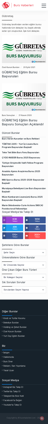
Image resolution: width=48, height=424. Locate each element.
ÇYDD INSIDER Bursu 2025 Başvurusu (21, 157)
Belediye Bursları (11, 322)
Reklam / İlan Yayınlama (14, 366)
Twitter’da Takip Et (11, 391)
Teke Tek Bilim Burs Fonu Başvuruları (20, 152)
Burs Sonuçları (8, 115)
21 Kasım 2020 (25, 115)
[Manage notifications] (42, 418)
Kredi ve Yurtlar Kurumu (14, 318)
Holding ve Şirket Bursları (14, 327)
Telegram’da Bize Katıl (13, 396)
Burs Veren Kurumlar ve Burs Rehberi (21, 138)
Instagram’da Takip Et (13, 387)
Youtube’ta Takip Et (12, 404)
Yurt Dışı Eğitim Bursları (14, 336)
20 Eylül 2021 (29, 67)
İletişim (6, 352)
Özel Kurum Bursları (10, 67)
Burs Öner (8, 361)
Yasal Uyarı (8, 370)
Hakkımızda (8, 357)
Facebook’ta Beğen (12, 400)
